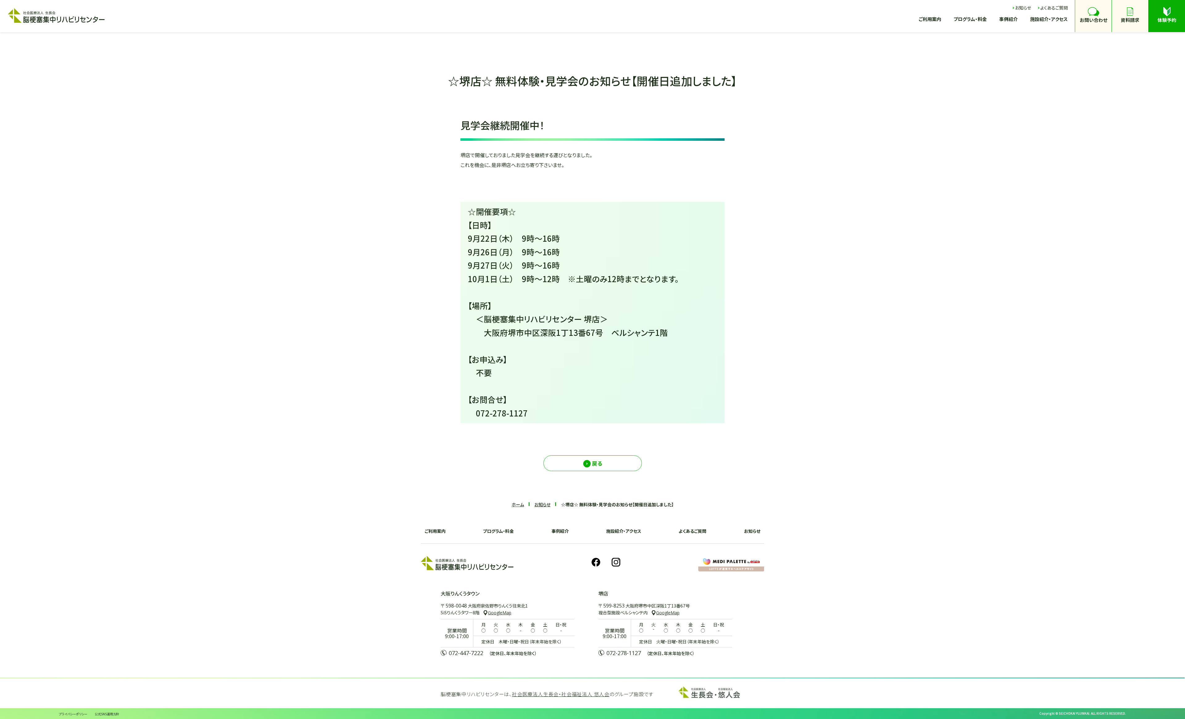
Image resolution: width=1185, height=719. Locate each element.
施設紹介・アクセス (623, 531)
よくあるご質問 (692, 531)
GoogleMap (499, 613)
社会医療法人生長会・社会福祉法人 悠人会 (560, 694)
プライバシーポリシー (73, 714)
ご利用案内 (435, 531)
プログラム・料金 (498, 531)
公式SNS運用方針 (107, 714)
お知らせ (752, 531)
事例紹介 (560, 531)
